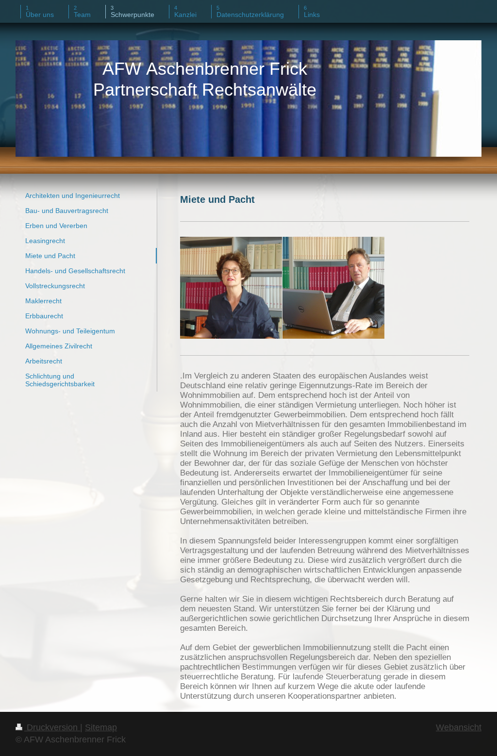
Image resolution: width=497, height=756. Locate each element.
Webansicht (458, 727)
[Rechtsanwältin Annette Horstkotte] (231, 288)
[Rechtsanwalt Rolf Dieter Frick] (333, 288)
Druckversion (52, 727)
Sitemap (101, 727)
